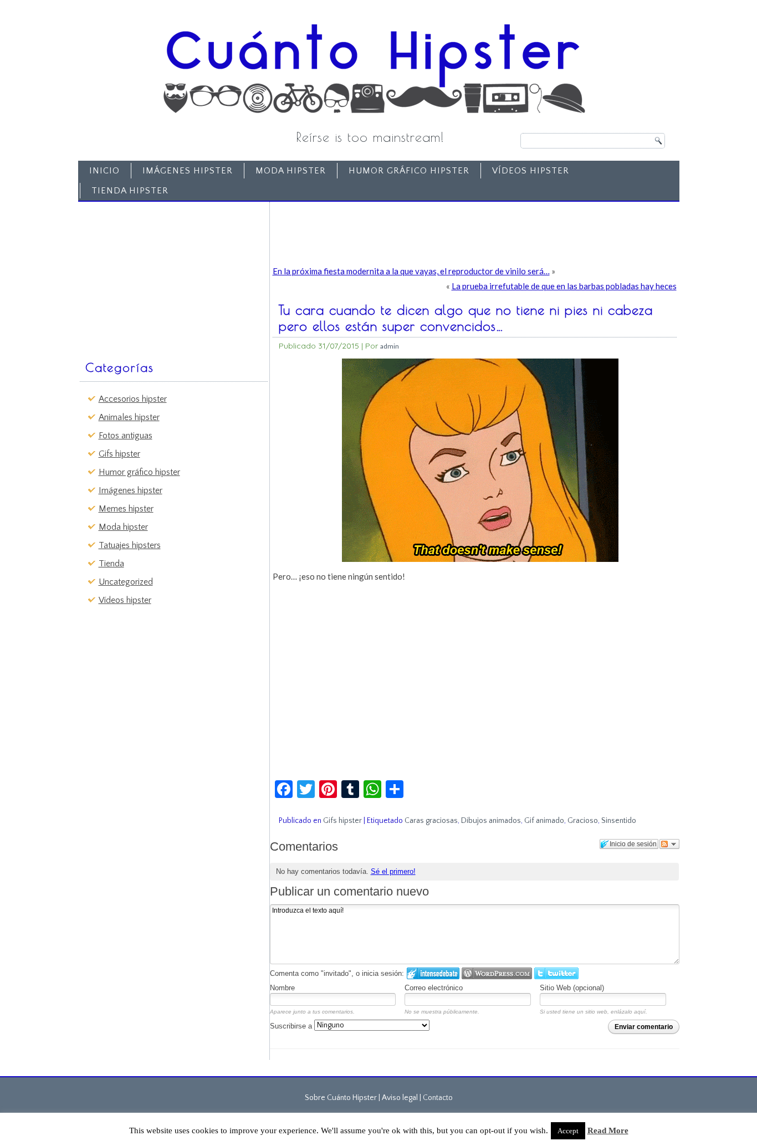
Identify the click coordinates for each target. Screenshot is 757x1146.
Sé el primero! (393, 871)
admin (389, 346)
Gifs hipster (119, 454)
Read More (607, 1130)
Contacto (438, 1097)
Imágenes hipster (187, 171)
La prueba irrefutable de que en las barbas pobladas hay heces (564, 286)
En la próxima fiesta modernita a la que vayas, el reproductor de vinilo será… (411, 271)
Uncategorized (126, 582)
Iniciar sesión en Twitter (556, 973)
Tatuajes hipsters (130, 545)
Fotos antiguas (125, 436)
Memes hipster (126, 509)
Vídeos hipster (530, 171)
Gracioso (582, 820)
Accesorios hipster (133, 399)
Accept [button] (568, 1131)
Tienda (111, 564)
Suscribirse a (292, 1026)
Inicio (104, 171)
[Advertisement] (166, 275)
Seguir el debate (669, 844)
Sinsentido (618, 820)
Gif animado (544, 820)
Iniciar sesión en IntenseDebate (433, 973)
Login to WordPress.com (497, 973)
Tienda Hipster (129, 191)
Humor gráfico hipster (409, 171)
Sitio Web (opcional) (572, 988)
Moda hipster (290, 171)
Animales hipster (129, 417)
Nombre (282, 988)
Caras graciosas (431, 820)
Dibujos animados (491, 820)
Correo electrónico (434, 988)
